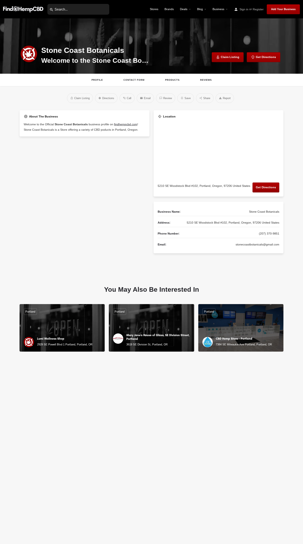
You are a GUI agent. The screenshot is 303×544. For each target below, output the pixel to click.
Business (218, 9)
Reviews (206, 80)
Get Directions (266, 187)
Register (258, 9)
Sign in (244, 9)
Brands (169, 9)
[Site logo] (23, 9)
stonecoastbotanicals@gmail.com (257, 244)
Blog (200, 9)
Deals (183, 9)
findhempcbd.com (125, 124)
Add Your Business (283, 9)
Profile (97, 80)
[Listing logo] (29, 54)
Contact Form (133, 80)
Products (172, 80)
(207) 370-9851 (269, 233)
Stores (154, 9)
